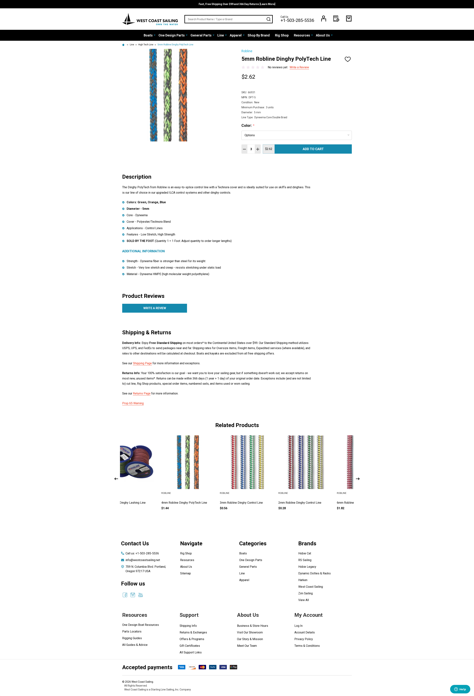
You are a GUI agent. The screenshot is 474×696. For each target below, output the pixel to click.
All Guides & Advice (135, 645)
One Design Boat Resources (140, 625)
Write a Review (299, 67)
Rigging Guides (132, 638)
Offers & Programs (192, 639)
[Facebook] (125, 595)
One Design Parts (171, 35)
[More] (155, 35)
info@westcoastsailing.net (143, 560)
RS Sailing (304, 560)
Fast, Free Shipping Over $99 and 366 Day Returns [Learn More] (237, 4)
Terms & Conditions (307, 646)
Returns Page (142, 393)
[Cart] (349, 18)
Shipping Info (188, 626)
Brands (307, 543)
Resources (302, 35)
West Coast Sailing (310, 586)
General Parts (201, 35)
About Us (323, 35)
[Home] (124, 44)
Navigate (191, 543)
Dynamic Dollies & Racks (314, 573)
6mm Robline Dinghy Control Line (319, 502)
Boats (148, 35)
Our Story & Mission (250, 639)
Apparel (236, 35)
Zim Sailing (305, 593)
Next (357, 478)
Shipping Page (142, 363)
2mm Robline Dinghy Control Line (260, 502)
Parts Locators (131, 631)
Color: (248, 125)
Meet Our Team (247, 646)
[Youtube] (140, 595)
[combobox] (228, 19)
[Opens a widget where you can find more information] (460, 689)
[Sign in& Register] (324, 18)
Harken (302, 580)
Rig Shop (282, 35)
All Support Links (191, 652)
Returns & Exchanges (193, 632)
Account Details (304, 632)
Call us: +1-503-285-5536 (142, 553)
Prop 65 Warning (133, 403)
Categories (252, 543)
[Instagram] (133, 595)
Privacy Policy (303, 639)
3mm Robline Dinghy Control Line (202, 502)
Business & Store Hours (252, 626)
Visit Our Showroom (250, 632)
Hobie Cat (304, 553)
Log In (298, 626)
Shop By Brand (259, 35)
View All (303, 600)
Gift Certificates (190, 646)
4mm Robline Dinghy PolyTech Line (145, 502)
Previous (116, 478)
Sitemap (185, 573)
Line (220, 35)
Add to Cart (313, 149)
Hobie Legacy (307, 566)
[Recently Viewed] (336, 18)
